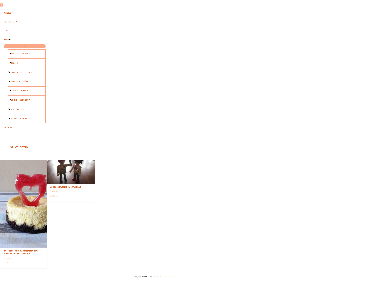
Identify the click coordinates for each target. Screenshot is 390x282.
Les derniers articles (22, 54)
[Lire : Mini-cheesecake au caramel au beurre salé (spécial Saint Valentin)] (23, 246)
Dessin (14, 63)
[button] (10, 39)
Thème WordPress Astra (167, 277)
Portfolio (9, 31)
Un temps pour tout (20, 100)
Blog (6, 40)
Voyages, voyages (19, 119)
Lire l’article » (8, 262)
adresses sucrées (19, 82)
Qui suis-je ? (10, 22)
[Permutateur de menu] (25, 46)
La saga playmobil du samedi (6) (65, 187)
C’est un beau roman (20, 91)
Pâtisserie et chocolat (22, 72)
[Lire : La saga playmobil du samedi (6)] (71, 182)
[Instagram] (1, 6)
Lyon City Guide (18, 109)
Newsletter (10, 128)
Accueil (7, 13)
